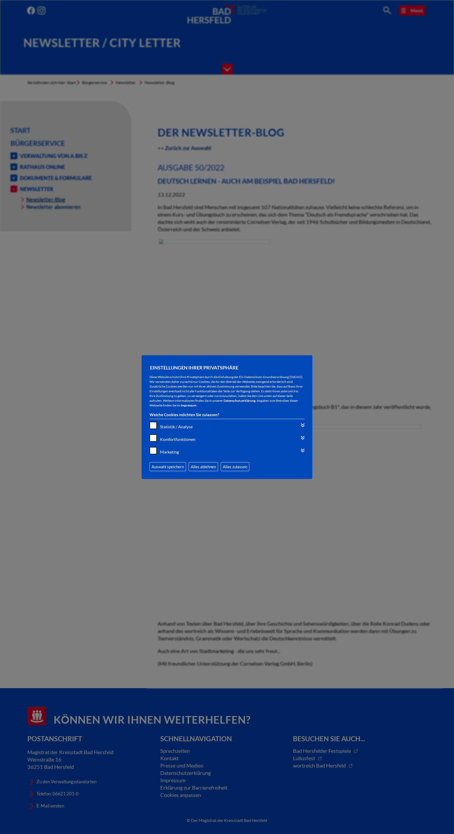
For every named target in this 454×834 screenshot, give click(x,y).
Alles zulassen (235, 466)
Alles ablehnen (203, 466)
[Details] (303, 425)
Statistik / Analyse (176, 426)
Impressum (188, 405)
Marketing (169, 451)
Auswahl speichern (168, 466)
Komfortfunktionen (177, 439)
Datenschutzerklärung (239, 401)
